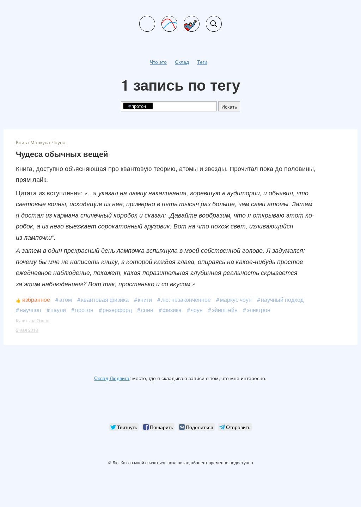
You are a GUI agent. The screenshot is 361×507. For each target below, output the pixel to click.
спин (147, 310)
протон (84, 310)
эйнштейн (225, 310)
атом (65, 299)
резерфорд (117, 310)
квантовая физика (105, 299)
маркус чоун (236, 299)
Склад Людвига (111, 377)
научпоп (30, 310)
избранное (36, 299)
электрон (258, 310)
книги (145, 299)
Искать (229, 106)
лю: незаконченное (186, 299)
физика (172, 310)
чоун (197, 310)
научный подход (282, 299)
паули (58, 310)
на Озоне (40, 320)
